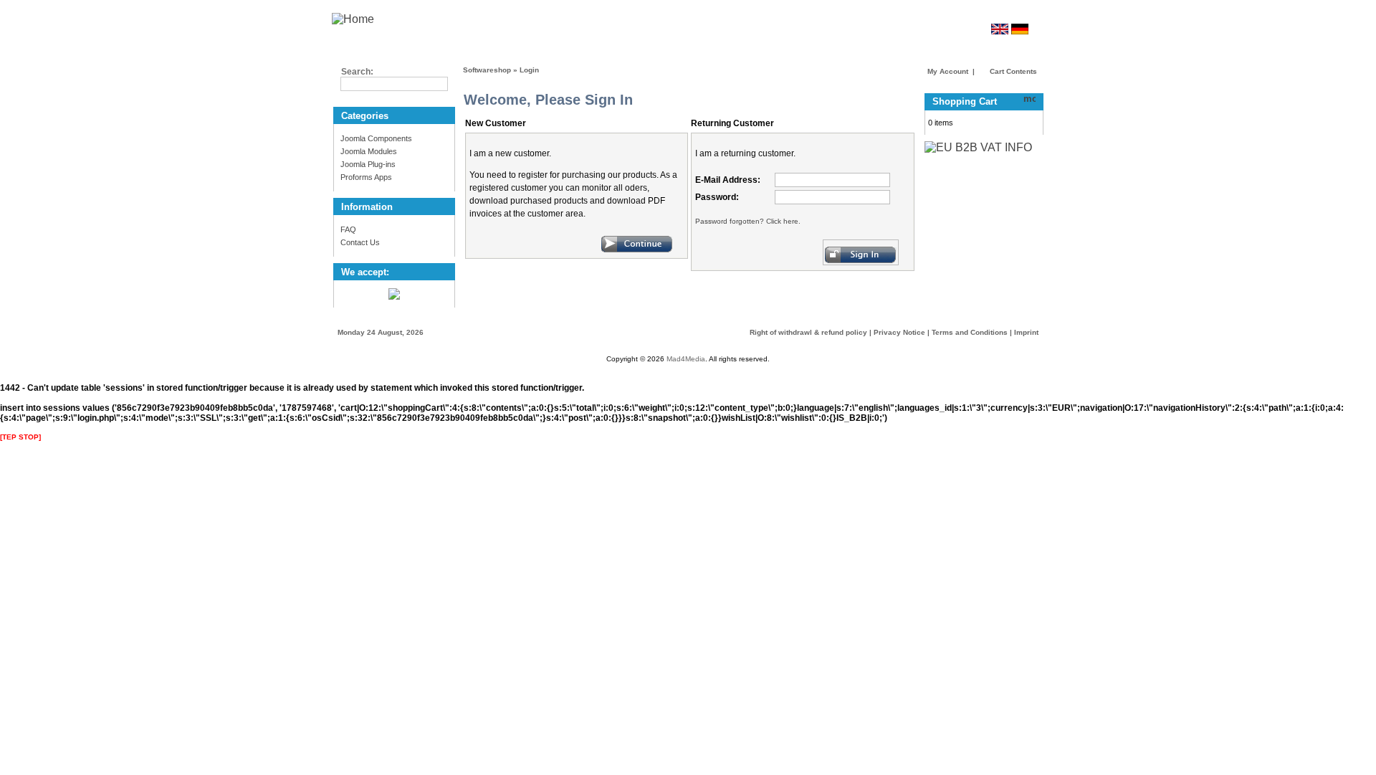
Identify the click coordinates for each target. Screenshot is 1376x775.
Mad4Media (685, 359)
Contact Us (360, 242)
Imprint (1026, 332)
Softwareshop (487, 70)
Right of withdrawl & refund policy (808, 332)
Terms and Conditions (970, 332)
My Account (947, 71)
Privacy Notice (899, 332)
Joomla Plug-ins (368, 164)
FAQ (348, 229)
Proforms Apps (366, 177)
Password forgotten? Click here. (748, 221)
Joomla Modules (368, 151)
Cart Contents (1012, 71)
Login (529, 70)
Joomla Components (376, 138)
